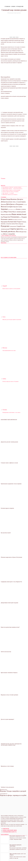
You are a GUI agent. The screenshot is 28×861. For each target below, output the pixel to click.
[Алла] (15, 301)
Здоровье (4, 209)
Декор (3, 202)
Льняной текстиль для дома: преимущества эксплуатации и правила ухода (11, 744)
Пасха (20, 217)
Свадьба (19, 226)
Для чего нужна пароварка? (7, 719)
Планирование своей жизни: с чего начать (11, 412)
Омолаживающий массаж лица (9, 350)
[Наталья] (15, 332)
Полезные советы (6, 219)
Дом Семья (25, 204)
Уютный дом (5, 231)
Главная (7, 6)
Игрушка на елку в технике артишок (9, 694)
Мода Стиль (8, 212)
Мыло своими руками (19, 212)
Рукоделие (19, 6)
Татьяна (3, 178)
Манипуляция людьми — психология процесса (12, 188)
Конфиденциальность (10, 831)
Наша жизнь (17, 214)
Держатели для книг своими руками (9, 442)
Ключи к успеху (21, 209)
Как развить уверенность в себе (17, 836)
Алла (4, 317)
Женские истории (7, 206)
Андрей (5, 286)
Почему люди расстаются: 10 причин (10, 191)
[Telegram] (3, 797)
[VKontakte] (5, 797)
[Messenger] (14, 37)
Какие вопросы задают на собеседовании (11, 190)
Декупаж (3, 204)
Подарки (24, 217)
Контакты (6, 828)
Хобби (13, 6)
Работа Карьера (19, 223)
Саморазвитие (13, 226)
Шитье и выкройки (9, 234)
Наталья (5, 347)
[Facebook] (11, 37)
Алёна (4, 378)
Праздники (4, 222)
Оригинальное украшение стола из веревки (11, 483)
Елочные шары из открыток (7, 508)
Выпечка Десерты (17, 199)
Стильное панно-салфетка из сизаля (9, 462)
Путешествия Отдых (14, 222)
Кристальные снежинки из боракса (9, 672)
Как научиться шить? (6, 532)
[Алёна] (15, 363)
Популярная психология (17, 219)
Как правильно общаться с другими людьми (12, 187)
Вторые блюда (5, 199)
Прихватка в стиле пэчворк (7, 766)
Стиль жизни (25, 229)
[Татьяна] (15, 394)
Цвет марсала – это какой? (8, 193)
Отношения (14, 217)
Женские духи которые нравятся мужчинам (12, 319)
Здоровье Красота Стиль (12, 209)
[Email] (17, 37)
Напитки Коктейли (6, 214)
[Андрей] (15, 270)
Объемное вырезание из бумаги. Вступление (11, 557)
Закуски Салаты (17, 206)
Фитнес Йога (15, 231)
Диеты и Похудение (16, 204)
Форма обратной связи (10, 830)
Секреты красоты (16, 229)
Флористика (23, 231)
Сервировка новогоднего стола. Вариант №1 (11, 581)
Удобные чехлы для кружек (7, 787)
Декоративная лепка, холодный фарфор (15, 201)
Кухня (2, 211)
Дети (8, 204)
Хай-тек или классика (6, 651)
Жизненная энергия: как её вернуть (10, 194)
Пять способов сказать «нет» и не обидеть (18, 854)
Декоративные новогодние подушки (9, 602)
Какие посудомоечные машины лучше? (10, 627)
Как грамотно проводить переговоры (15, 845)
